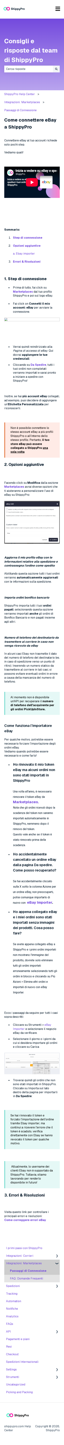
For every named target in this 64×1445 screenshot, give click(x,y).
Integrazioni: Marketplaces (22, 102)
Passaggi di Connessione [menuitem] (28, 1271)
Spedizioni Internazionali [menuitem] (22, 1362)
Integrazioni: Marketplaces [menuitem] (24, 1263)
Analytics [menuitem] (12, 1316)
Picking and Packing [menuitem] (19, 1392)
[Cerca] (56, 69)
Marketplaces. (26, 802)
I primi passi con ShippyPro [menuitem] (24, 1248)
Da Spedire (38, 365)
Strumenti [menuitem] (12, 1377)
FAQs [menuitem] (9, 1324)
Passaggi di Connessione (20, 110)
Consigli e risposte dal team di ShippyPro (31, 50)
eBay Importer (39, 902)
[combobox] (28, 69)
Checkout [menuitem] (12, 1354)
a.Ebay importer (24, 253)
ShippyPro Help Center (19, 94)
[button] (57, 1256)
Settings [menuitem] (11, 1369)
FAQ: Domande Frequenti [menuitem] (26, 1278)
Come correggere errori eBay (25, 1220)
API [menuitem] (8, 1331)
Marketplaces (23, 292)
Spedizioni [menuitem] (13, 1286)
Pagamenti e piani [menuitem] (18, 1339)
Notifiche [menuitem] (12, 1309)
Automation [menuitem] (13, 1301)
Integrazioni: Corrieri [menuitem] (19, 1256)
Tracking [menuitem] (11, 1294)
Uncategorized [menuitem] (15, 1384)
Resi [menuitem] (9, 1346)
